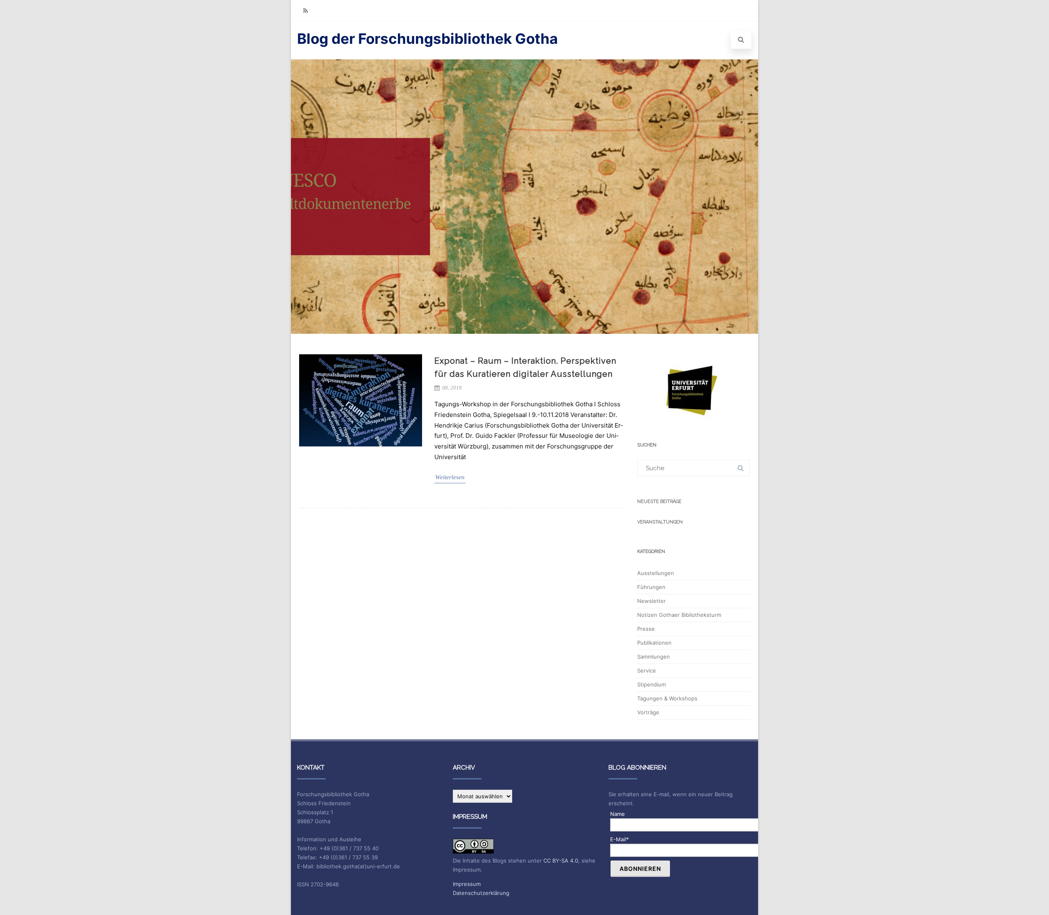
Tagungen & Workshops (667, 698)
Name (617, 814)
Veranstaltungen (660, 522)
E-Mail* (619, 839)
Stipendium (651, 684)
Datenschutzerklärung (481, 893)
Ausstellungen (655, 573)
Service (646, 670)
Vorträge (648, 712)
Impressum (467, 884)
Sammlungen (653, 656)
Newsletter (651, 601)
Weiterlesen (450, 477)
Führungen (651, 587)
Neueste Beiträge (659, 501)
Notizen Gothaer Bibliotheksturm (679, 615)
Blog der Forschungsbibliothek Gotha (427, 38)
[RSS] (305, 10)
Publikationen (654, 642)
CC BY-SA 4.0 (560, 860)
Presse (646, 628)
